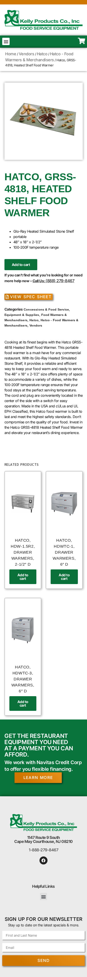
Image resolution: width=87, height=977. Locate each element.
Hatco (42, 54)
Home (10, 54)
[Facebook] (43, 860)
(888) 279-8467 (60, 280)
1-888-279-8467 (43, 850)
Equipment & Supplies (21, 315)
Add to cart (21, 264)
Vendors (26, 54)
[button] (6, 41)
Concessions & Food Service (46, 309)
